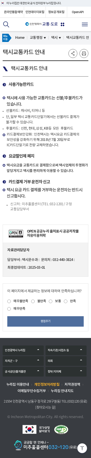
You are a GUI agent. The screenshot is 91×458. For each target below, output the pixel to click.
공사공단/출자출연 (15, 371)
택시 (54, 38)
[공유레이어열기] (72, 53)
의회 (50, 361)
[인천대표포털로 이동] (33, 24)
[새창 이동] (36, 429)
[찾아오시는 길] (45, 407)
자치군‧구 (11, 361)
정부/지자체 (54, 371)
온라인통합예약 (13, 12)
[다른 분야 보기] (62, 24)
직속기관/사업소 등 (58, 350)
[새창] (16, 234)
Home (20, 38)
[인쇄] (84, 53)
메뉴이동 (5, 38)
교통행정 (36, 38)
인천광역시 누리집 (15, 350)
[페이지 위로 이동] (82, 449)
